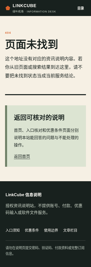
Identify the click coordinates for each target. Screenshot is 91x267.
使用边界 (51, 230)
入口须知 (13, 230)
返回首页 (22, 156)
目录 (80, 8)
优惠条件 (32, 230)
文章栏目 (70, 230)
